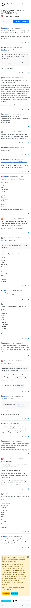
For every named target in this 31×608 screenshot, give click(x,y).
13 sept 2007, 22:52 (18, 159)
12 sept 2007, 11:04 (18, 28)
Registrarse (6, 593)
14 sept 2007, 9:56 (17, 536)
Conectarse (14, 593)
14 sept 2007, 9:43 (17, 423)
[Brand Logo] (4, 4)
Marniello (5, 131)
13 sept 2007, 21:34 (19, 131)
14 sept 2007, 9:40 (18, 396)
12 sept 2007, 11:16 (18, 77)
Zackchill (5, 114)
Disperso (5, 147)
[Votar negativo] (25, 42)
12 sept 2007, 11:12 (17, 47)
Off (2, 16)
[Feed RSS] (22, 16)
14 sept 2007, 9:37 (19, 343)
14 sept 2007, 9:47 (19, 441)
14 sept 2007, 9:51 (18, 459)
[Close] (28, 557)
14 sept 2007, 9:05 (19, 218)
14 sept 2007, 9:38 (17, 361)
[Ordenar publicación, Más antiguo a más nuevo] (3, 21)
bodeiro (5, 28)
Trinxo (4, 47)
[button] (2, 605)
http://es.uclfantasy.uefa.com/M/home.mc (14, 162)
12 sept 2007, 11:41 (19, 114)
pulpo (4, 238)
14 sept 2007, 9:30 (17, 238)
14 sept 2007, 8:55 (18, 176)
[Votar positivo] (19, 42)
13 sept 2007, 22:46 (19, 147)
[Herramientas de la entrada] (28, 42)
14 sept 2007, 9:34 (17, 290)
